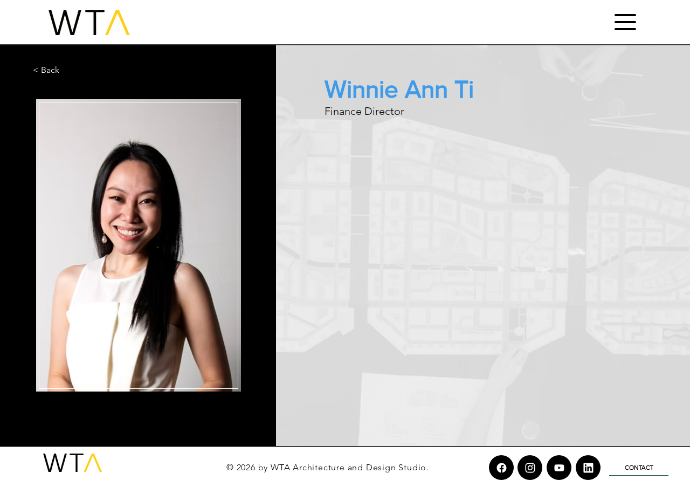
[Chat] (501, 467)
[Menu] (625, 21)
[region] (137, 245)
